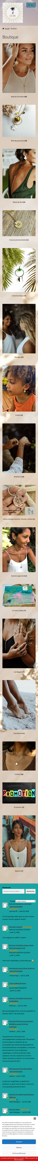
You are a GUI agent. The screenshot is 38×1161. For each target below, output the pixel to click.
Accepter (19, 1142)
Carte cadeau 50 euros (17, 983)
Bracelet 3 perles (15, 927)
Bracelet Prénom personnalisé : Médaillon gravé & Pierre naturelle (21, 1024)
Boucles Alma (14, 1109)
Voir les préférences (19, 1153)
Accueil (7, 28)
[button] (35, 1118)
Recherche (6, 887)
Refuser (19, 1148)
